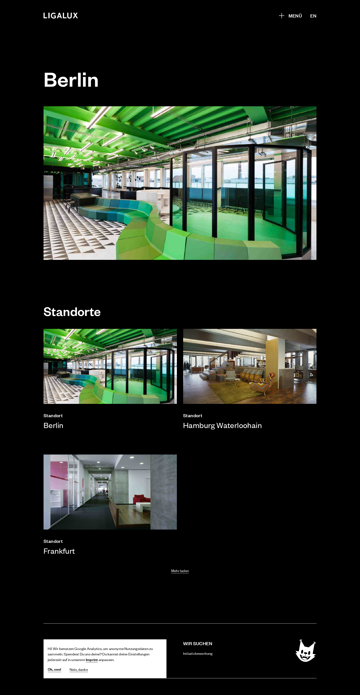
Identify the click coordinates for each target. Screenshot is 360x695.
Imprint (92, 659)
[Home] (61, 16)
